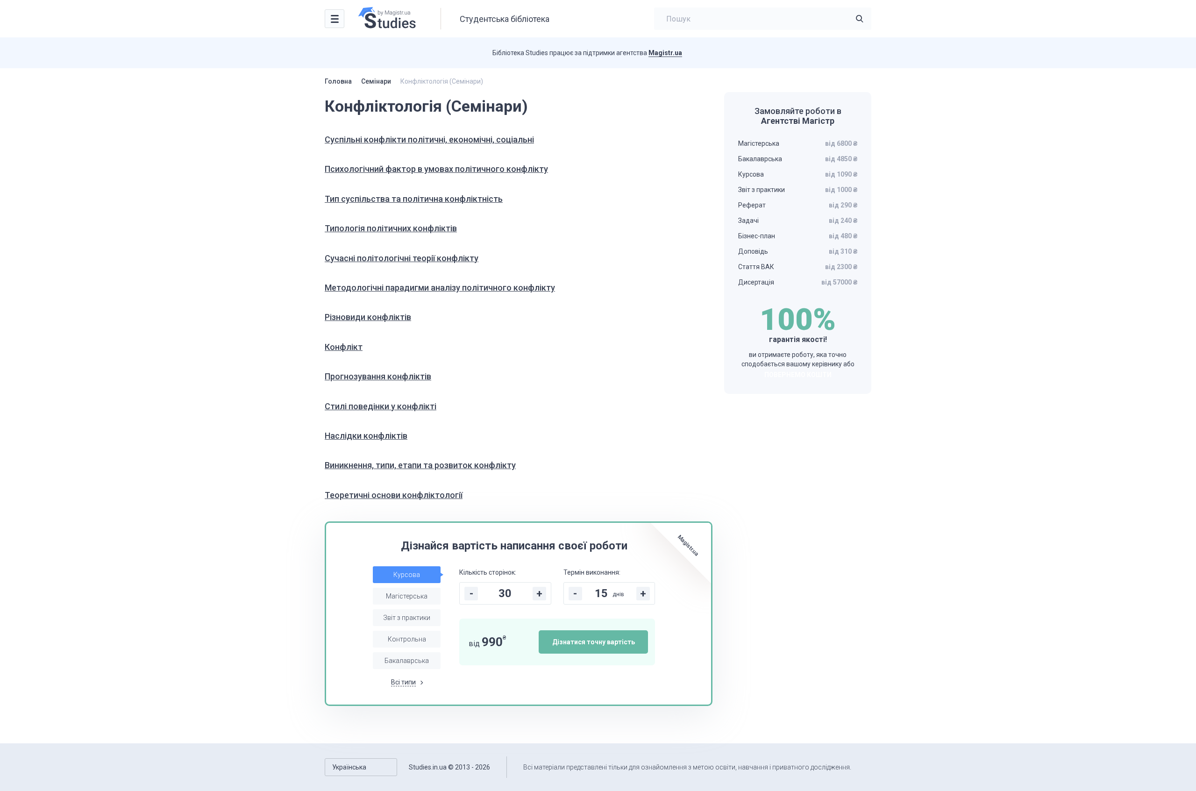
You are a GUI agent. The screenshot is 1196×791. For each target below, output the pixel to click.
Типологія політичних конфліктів (391, 228)
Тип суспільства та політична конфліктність (414, 199)
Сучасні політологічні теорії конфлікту (401, 258)
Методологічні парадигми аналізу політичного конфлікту (440, 287)
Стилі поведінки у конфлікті (380, 406)
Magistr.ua (665, 53)
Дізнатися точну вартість (593, 642)
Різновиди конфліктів (368, 317)
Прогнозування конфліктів (378, 376)
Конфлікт (344, 347)
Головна (338, 81)
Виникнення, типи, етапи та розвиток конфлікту (420, 465)
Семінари (376, 81)
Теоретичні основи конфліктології (394, 495)
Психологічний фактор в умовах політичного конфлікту (436, 169)
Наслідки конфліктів (366, 436)
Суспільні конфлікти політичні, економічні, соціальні (429, 139)
